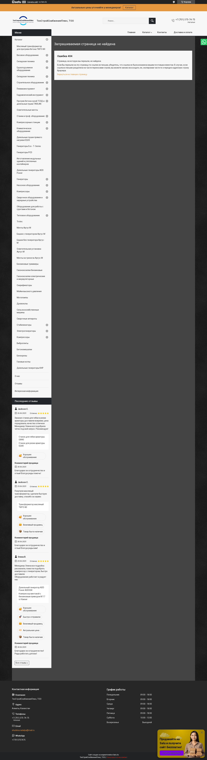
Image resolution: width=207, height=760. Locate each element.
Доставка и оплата (183, 32)
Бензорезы (22, 356)
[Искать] (152, 21)
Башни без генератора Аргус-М (30, 241)
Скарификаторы (24, 285)
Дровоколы (22, 303)
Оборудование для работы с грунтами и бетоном (30, 207)
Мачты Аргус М (24, 228)
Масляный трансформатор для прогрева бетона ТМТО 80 (31, 47)
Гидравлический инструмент (30, 95)
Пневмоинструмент (26, 89)
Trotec (20, 221)
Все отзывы (21, 663)
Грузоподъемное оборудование (25, 69)
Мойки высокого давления (29, 291)
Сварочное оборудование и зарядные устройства (30, 198)
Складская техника (25, 61)
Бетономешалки (24, 349)
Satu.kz (116, 755)
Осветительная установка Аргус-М (29, 250)
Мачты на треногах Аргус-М (30, 258)
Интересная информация (26, 391)
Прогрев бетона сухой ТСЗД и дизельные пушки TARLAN (30, 102)
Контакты (162, 32)
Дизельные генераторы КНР (30, 368)
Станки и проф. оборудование (31, 116)
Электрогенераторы (26, 331)
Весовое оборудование (28, 55)
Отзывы (18, 383)
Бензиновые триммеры (27, 264)
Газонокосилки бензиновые (29, 270)
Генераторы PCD (24, 152)
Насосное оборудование (28, 185)
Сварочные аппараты (27, 319)
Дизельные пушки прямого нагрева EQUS (29, 138)
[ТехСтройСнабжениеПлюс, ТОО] (23, 20)
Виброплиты (22, 343)
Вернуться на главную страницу (72, 74)
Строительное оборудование (30, 82)
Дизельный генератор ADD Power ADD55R (31, 588)
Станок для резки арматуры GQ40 (32, 444)
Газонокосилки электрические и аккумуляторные (31, 277)
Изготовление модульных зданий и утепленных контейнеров (29, 161)
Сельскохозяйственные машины (28, 311)
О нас (17, 376)
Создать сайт (32, 2)
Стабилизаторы (24, 325)
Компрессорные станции (28, 122)
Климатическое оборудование (24, 129)
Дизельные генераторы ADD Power (30, 171)
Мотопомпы (22, 297)
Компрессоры (23, 191)
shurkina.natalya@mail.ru (23, 730)
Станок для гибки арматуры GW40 (32, 438)
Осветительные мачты (27, 110)
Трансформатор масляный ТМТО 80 (31, 505)
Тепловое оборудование (28, 215)
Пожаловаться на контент (116, 757)
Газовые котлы (23, 362)
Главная (131, 32)
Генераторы (22, 179)
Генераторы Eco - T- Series (29, 146)
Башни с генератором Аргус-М (31, 234)
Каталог (129, 7)
